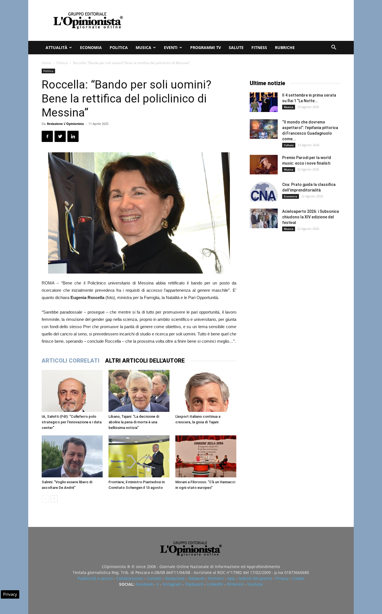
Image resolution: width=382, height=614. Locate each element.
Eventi (171, 47)
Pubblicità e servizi (95, 578)
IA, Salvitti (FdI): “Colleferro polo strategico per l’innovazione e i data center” (72, 422)
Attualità (56, 47)
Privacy (282, 578)
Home (46, 62)
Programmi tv (205, 47)
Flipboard (194, 584)
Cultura (289, 145)
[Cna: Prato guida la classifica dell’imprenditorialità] (264, 191)
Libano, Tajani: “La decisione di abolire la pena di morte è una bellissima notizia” (134, 422)
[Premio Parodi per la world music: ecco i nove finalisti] (264, 164)
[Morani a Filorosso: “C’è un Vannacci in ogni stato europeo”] (205, 456)
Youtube (255, 584)
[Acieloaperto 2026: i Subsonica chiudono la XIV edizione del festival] (264, 218)
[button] (333, 48)
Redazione (175, 578)
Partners (216, 578)
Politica (119, 47)
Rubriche (285, 47)
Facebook (144, 584)
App (231, 578)
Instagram (171, 584)
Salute (236, 47)
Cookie (298, 578)
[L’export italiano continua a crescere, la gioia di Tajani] (205, 391)
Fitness (259, 47)
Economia (91, 47)
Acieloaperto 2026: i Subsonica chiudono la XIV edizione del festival (310, 217)
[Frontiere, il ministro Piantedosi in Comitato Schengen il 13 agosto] (139, 456)
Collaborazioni (129, 578)
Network (196, 578)
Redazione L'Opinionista (65, 124)
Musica (143, 47)
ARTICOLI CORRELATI (71, 360)
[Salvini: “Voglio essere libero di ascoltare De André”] (72, 456)
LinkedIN (215, 584)
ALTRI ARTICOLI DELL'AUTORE (145, 360)
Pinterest (235, 584)
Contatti (154, 578)
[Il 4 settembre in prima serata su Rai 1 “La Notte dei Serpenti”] (264, 102)
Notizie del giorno (255, 578)
